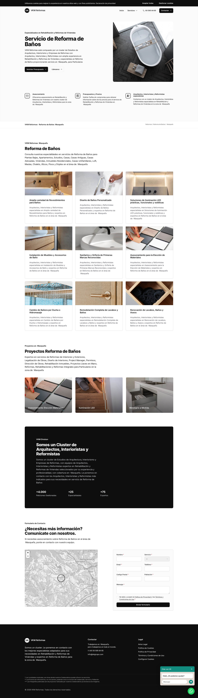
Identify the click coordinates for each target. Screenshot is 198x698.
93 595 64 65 (150, 10)
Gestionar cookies (166, 3)
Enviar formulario (143, 605)
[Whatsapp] (191, 691)
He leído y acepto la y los (141, 598)
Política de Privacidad (143, 597)
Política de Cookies (146, 648)
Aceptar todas (147, 3)
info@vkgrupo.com (95, 654)
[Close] (191, 669)
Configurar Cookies (146, 659)
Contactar (165, 10)
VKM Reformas (37, 10)
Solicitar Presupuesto (35, 69)
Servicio (148, 555)
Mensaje (120, 584)
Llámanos (55, 69)
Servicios (131, 10)
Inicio (122, 10)
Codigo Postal (123, 574)
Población (148, 574)
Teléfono (148, 565)
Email (119, 565)
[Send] (191, 682)
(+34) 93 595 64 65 (95, 650)
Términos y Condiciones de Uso (151, 655)
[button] (61, 578)
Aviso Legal (142, 644)
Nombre (120, 555)
